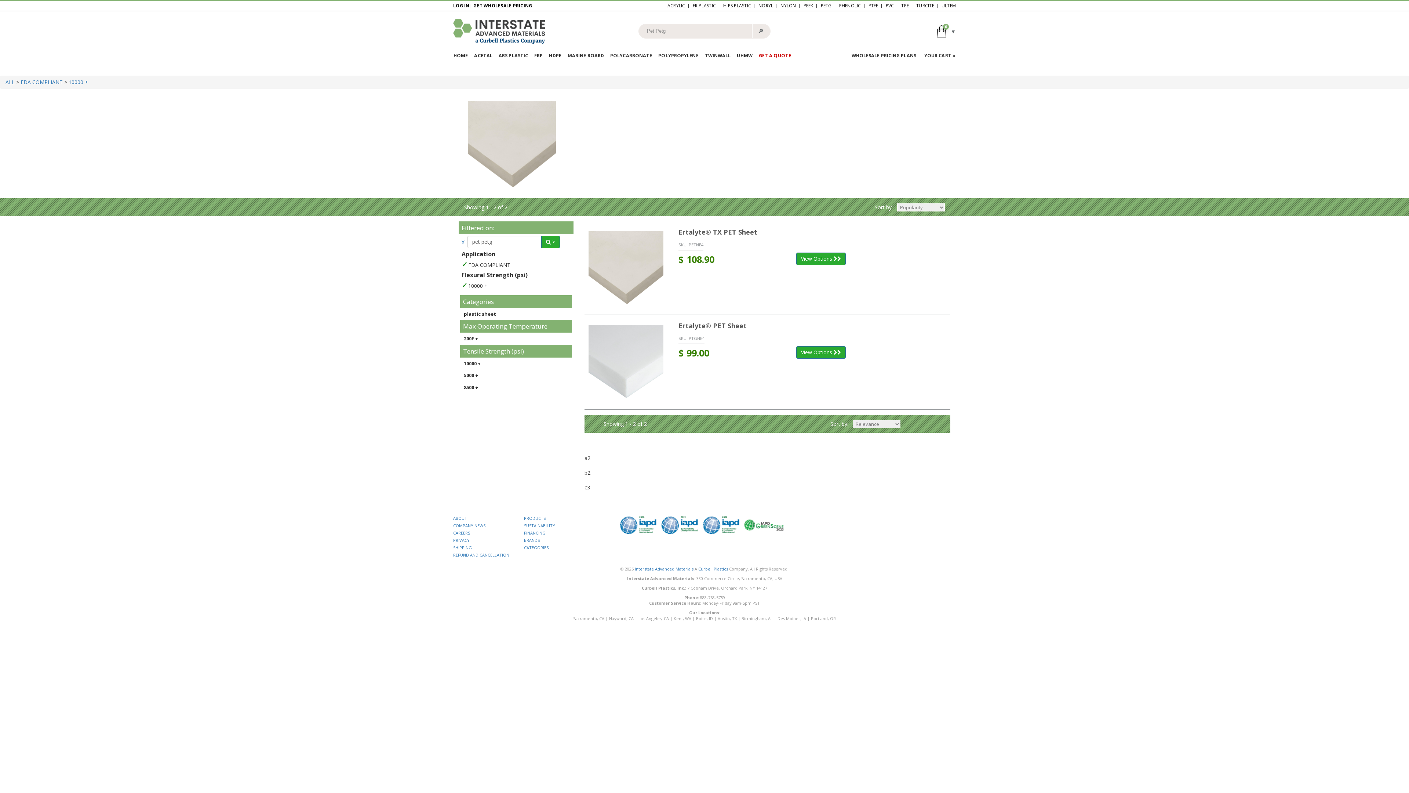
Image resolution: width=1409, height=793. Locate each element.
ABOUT (460, 518)
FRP (538, 55)
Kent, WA (682, 618)
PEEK (808, 6)
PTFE (873, 6)
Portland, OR (823, 618)
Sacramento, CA (588, 618)
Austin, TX (727, 618)
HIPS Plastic (737, 6)
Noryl (765, 6)
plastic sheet (480, 314)
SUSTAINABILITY (539, 525)
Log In (461, 6)
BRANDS (532, 540)
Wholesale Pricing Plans (884, 55)
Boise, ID (704, 618)
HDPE (555, 55)
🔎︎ (761, 31)
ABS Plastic (513, 55)
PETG (826, 6)
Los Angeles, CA (653, 618)
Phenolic (850, 6)
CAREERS (461, 533)
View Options (817, 258)
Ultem (949, 6)
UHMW (744, 55)
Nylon (788, 6)
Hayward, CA (621, 618)
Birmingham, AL (757, 618)
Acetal (483, 55)
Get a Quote (775, 55)
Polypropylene (678, 55)
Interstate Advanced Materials (664, 569)
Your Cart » (939, 55)
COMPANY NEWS (469, 525)
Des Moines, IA (792, 618)
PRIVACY (461, 540)
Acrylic (676, 6)
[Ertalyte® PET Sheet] (626, 362)
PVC (890, 6)
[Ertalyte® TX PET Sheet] (626, 268)
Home (461, 55)
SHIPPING (462, 547)
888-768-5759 (712, 597)
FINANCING (535, 533)
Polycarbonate (631, 55)
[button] (946, 31)
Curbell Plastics (713, 569)
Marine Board (586, 55)
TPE (905, 6)
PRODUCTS (535, 518)
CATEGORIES (536, 547)
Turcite (925, 6)
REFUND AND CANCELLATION (481, 555)
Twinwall (718, 55)
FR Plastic (704, 6)
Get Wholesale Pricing (502, 6)
